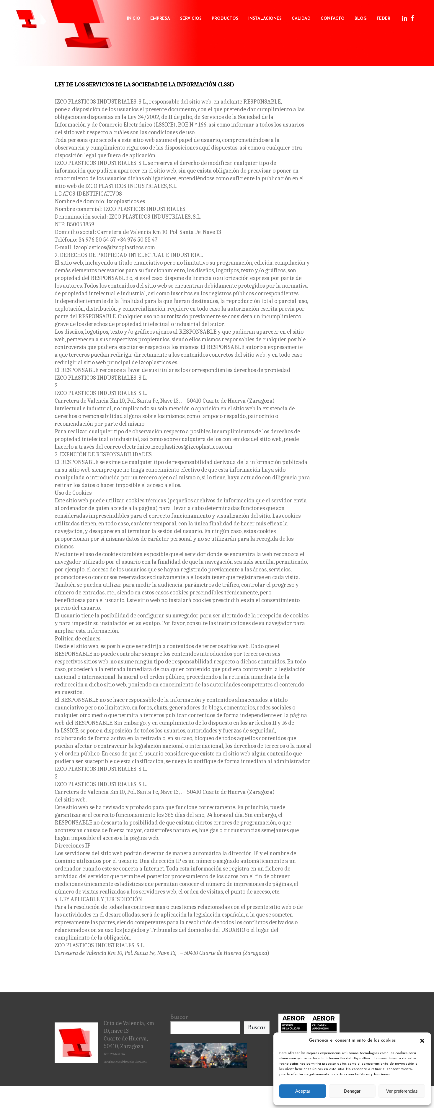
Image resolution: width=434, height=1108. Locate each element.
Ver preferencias (402, 1091)
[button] (422, 1041)
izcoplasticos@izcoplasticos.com (125, 1061)
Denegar (352, 1091)
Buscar (179, 1017)
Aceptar (302, 1091)
